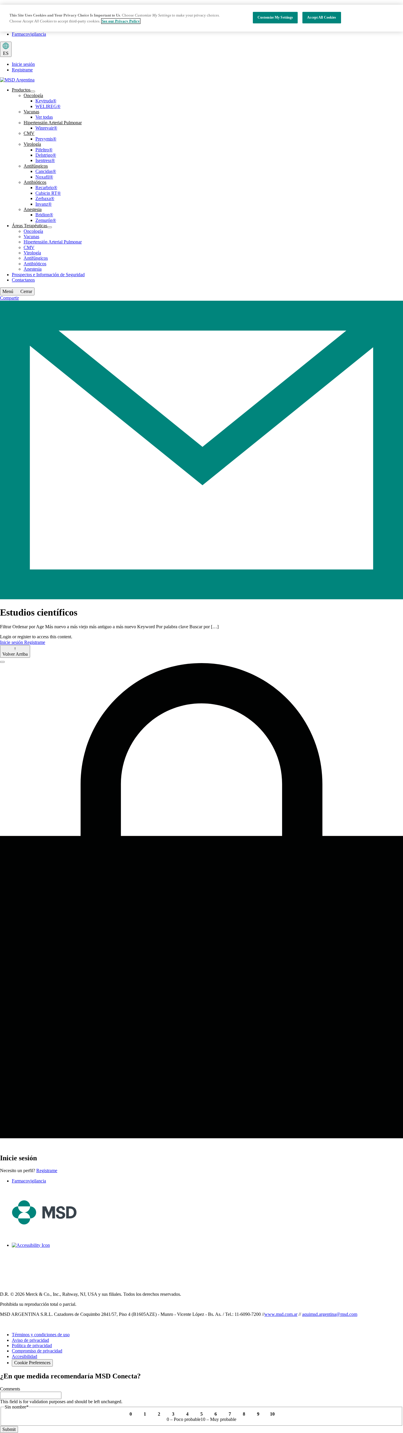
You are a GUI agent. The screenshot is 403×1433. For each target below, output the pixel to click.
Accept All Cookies (321, 17)
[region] (201, 18)
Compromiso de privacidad (37, 1350)
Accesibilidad (24, 1356)
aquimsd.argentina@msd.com (329, 1314)
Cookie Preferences (32, 1362)
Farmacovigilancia (29, 34)
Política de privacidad (32, 1345)
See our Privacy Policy (121, 21)
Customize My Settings (275, 17)
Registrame (22, 69)
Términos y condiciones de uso (41, 1334)
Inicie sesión (23, 64)
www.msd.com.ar (280, 1314)
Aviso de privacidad (30, 1340)
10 (272, 1413)
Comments (10, 1388)
